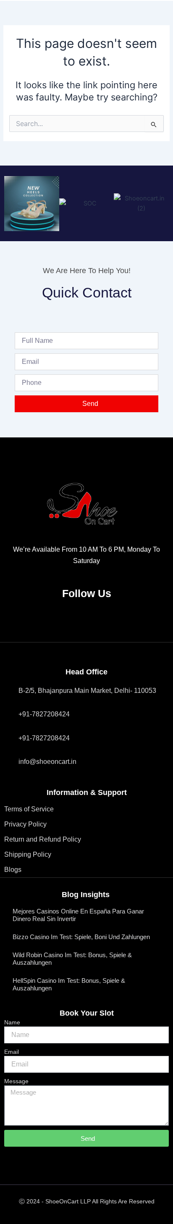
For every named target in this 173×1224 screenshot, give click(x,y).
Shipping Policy (27, 854)
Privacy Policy (25, 824)
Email (11, 1051)
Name (12, 1022)
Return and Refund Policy (42, 839)
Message (16, 1081)
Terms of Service (29, 809)
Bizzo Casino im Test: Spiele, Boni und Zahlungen (81, 936)
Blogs (12, 869)
